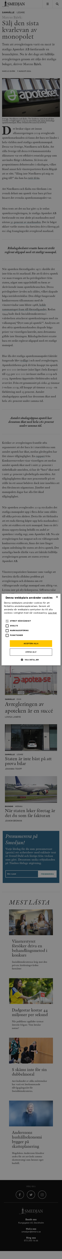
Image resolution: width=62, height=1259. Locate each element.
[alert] (31, 629)
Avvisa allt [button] (30, 652)
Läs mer (52, 613)
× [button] (57, 597)
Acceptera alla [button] (31, 644)
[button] (31, 659)
